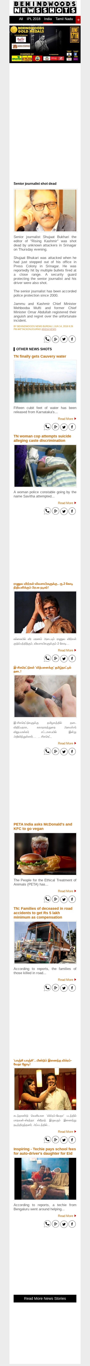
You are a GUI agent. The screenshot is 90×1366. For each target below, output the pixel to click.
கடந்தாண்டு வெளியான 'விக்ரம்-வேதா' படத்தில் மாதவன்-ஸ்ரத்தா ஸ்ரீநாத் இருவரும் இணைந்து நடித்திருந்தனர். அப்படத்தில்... (45, 1120)
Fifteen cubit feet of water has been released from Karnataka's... (45, 410)
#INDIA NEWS (49, 329)
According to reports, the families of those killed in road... (45, 971)
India (48, 19)
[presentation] (78, 20)
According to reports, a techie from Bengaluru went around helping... (45, 1207)
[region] (45, 95)
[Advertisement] (45, 153)
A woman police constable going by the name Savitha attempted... (45, 494)
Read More (65, 419)
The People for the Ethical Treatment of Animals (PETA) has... (45, 882)
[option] (21, 21)
